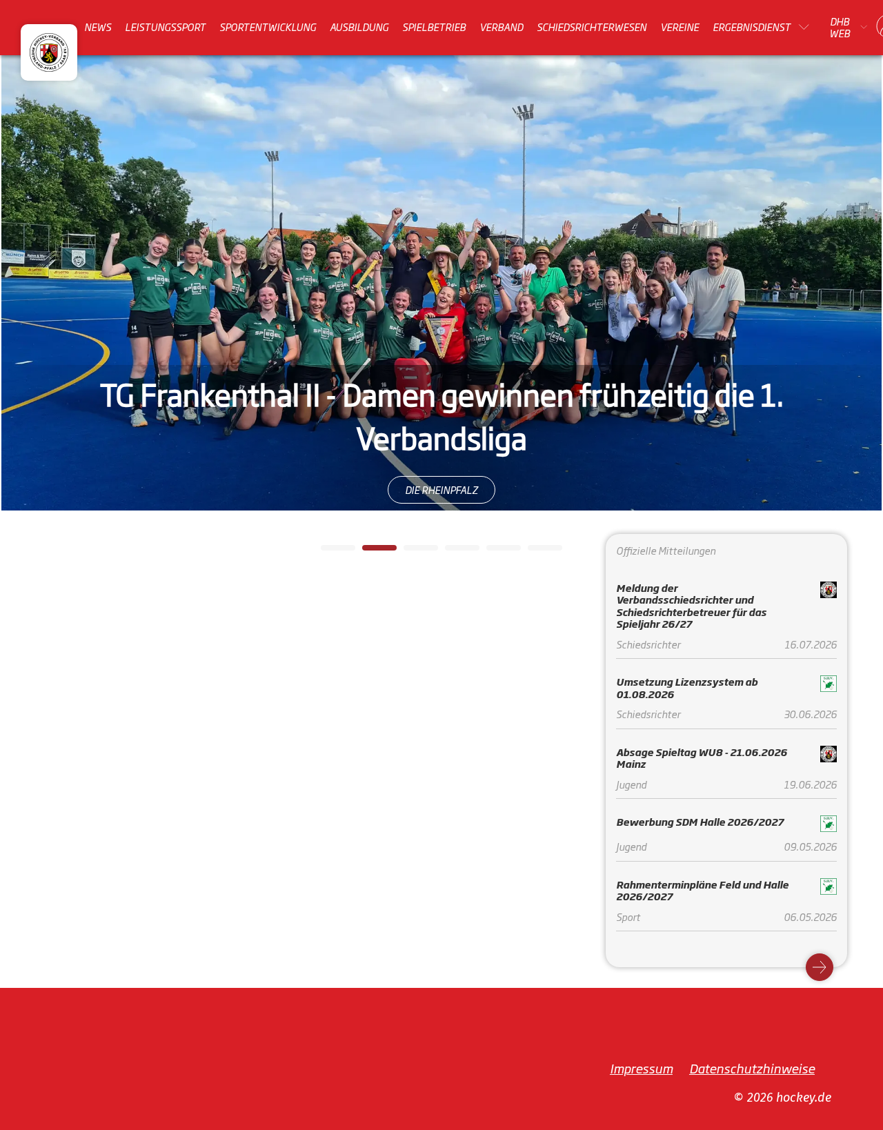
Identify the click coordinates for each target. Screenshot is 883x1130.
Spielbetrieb (434, 27)
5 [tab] (493, 552)
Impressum (641, 1068)
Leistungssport (165, 27)
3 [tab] (410, 552)
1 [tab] (328, 552)
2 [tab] (369, 552)
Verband (501, 27)
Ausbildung (359, 27)
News (97, 27)
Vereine (679, 27)
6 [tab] (535, 552)
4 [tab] (452, 552)
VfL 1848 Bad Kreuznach (441, 471)
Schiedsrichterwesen (591, 27)
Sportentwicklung (267, 27)
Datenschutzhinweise (752, 1068)
